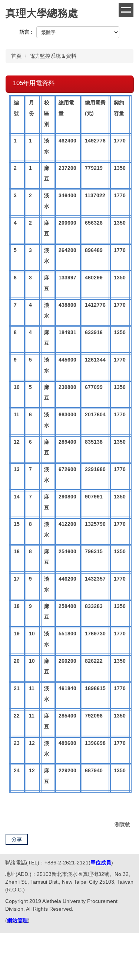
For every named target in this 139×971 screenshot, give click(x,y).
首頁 (16, 56)
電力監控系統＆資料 (53, 56)
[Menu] (126, 10)
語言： (27, 32)
